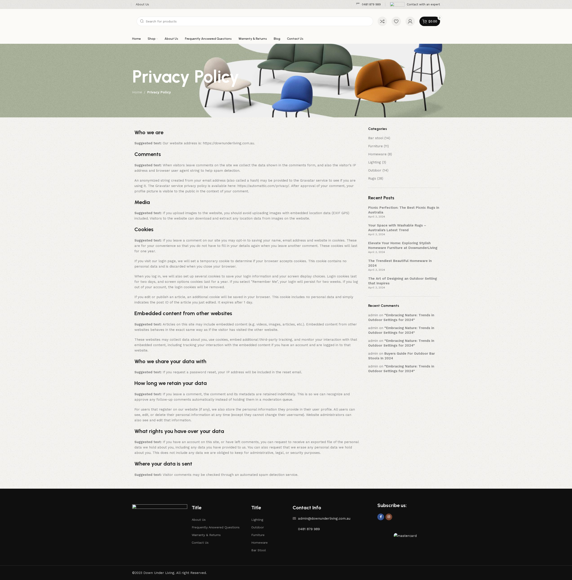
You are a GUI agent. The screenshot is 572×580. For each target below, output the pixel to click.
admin (373, 315)
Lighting (374, 162)
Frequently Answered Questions (216, 527)
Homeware (377, 154)
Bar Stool (258, 550)
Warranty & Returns (206, 535)
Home (137, 92)
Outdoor (374, 170)
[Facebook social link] (380, 517)
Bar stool (375, 138)
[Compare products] (382, 21)
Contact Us (200, 542)
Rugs (372, 178)
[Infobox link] (368, 5)
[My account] (410, 21)
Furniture (375, 146)
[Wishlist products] (396, 21)
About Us (199, 519)
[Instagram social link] (388, 517)
